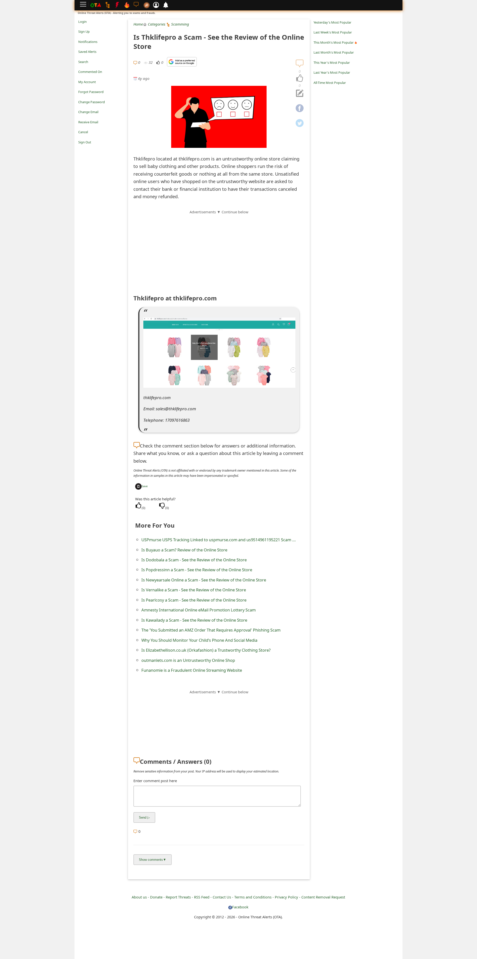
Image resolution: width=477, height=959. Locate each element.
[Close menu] (80, 149)
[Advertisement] (219, 249)
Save (145, 486)
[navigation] (300, 78)
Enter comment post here (155, 780)
